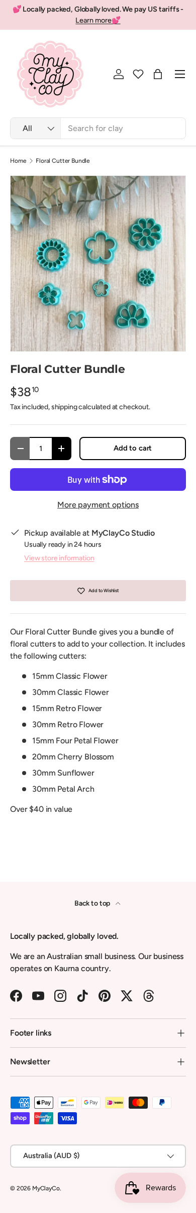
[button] (138, 74)
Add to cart (133, 448)
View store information (59, 558)
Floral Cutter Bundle (63, 161)
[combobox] (98, 128)
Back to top (93, 903)
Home (18, 161)
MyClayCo (46, 1188)
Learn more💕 (97, 20)
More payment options (98, 504)
